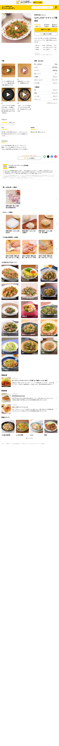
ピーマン (36, 70)
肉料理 (7, 443)
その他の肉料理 (15, 443)
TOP (3, 443)
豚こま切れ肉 (38, 64)
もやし (36, 67)
